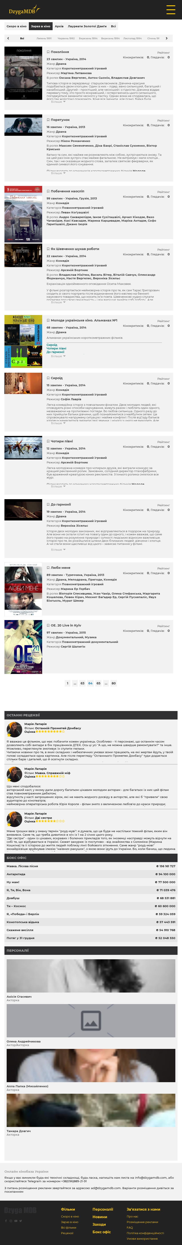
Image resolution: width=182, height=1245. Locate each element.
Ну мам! (13, 882)
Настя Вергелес (78, 278)
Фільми (68, 1209)
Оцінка (29, 731)
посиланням (13, 1191)
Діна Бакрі (103, 145)
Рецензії (67, 1233)
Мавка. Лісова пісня (22, 866)
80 (114, 683)
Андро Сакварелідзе (75, 217)
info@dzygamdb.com (150, 1177)
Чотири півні (62, 441)
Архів (59, 26)
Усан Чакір (101, 593)
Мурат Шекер (73, 600)
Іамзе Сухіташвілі (106, 217)
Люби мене (60, 568)
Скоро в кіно (17, 26)
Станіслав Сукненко (129, 145)
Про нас (132, 1216)
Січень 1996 (154, 38)
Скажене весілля (20, 930)
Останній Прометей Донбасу (58, 728)
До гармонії (61, 504)
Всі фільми (68, 1227)
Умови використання (142, 1238)
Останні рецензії (23, 715)
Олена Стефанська (126, 593)
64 (90, 683)
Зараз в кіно (40, 26)
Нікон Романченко (75, 141)
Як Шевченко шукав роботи (75, 249)
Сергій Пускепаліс (132, 597)
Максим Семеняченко (76, 145)
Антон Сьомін (99, 77)
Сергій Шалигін (73, 646)
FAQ (130, 1227)
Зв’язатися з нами (143, 1209)
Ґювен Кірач (74, 597)
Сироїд (57, 378)
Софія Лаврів (71, 399)
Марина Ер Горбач (75, 589)
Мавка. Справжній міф (52, 773)
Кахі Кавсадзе (75, 220)
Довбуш (13, 898)
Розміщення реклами (142, 1222)
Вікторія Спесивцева (75, 593)
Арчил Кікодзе (133, 217)
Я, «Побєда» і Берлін (23, 914)
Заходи (99, 1224)
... (75, 683)
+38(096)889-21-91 (74, 1181)
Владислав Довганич (128, 77)
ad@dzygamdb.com (106, 1188)
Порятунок (60, 120)
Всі (113, 26)
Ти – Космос (16, 906)
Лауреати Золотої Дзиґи (87, 26)
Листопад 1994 (132, 38)
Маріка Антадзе (133, 220)
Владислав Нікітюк (74, 274)
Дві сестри (43, 817)
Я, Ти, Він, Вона (18, 890)
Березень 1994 (88, 38)
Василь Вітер (101, 274)
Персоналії (18, 951)
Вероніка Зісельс (106, 278)
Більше (56, 101)
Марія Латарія (35, 724)
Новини (100, 1217)
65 (98, 683)
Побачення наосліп (67, 191)
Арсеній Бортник (74, 270)
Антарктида (16, 874)
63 (82, 683)
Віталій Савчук (124, 274)
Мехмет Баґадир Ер (101, 597)
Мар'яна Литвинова (76, 73)
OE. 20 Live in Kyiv (66, 625)
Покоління (60, 52)
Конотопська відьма (23, 922)
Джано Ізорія (76, 224)
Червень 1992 (66, 38)
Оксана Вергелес (72, 77)
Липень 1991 (44, 38)
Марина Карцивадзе (104, 220)
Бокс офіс (16, 858)
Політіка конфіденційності (145, 1233)
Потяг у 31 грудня (20, 938)
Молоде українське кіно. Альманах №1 (84, 320)
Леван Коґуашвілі (75, 212)
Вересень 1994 (110, 38)
